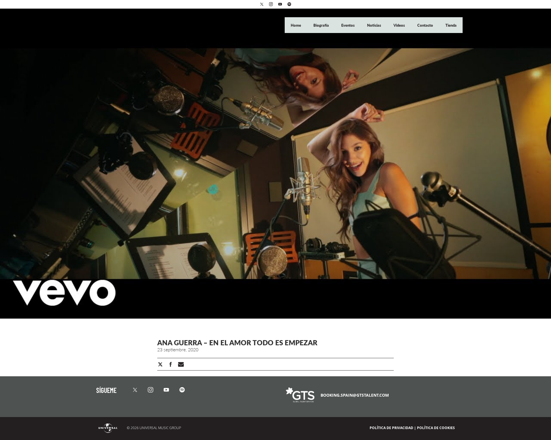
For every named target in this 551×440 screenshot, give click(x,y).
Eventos (348, 25)
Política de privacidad (391, 427)
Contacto (425, 25)
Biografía (321, 25)
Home (296, 25)
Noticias (374, 25)
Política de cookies (436, 427)
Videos (399, 25)
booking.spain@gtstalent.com (355, 395)
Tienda (451, 25)
